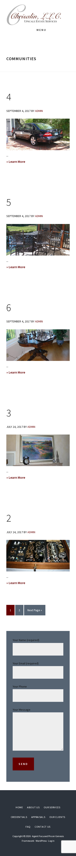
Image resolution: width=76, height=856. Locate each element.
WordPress (41, 840)
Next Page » (34, 611)
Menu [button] (41, 30)
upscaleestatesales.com (38, 14)
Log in (51, 840)
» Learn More (20, 162)
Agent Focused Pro (42, 836)
